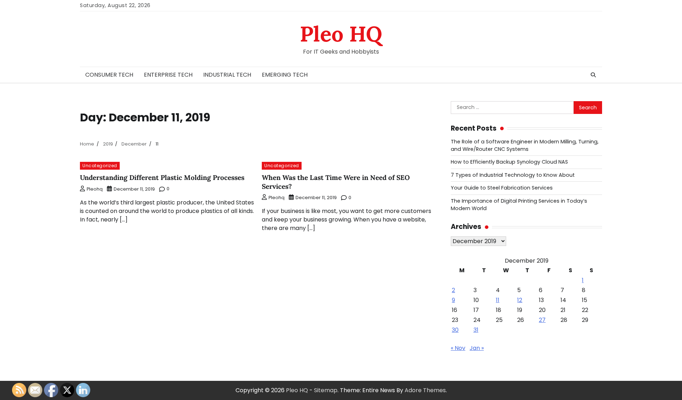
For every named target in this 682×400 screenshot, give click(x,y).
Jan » (477, 348)
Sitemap (325, 390)
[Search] (593, 75)
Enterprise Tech (168, 75)
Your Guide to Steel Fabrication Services (502, 187)
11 (497, 300)
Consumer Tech (109, 75)
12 (519, 300)
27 (542, 320)
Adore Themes (425, 390)
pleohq (95, 189)
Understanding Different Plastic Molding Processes (162, 177)
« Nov (458, 348)
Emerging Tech (285, 75)
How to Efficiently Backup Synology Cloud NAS (509, 161)
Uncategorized (99, 166)
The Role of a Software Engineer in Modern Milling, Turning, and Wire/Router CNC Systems (525, 145)
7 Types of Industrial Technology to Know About (513, 175)
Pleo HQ (341, 33)
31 (475, 330)
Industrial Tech (227, 75)
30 (455, 330)
